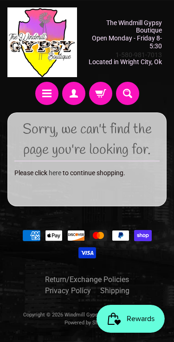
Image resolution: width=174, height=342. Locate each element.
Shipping (114, 290)
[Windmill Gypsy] (42, 42)
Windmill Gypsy (83, 315)
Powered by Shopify (87, 323)
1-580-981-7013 (139, 55)
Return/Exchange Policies (87, 279)
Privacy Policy (68, 290)
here (55, 173)
